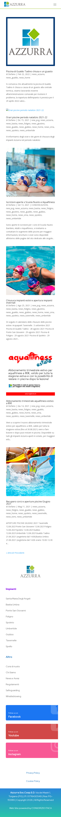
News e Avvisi (12, 678)
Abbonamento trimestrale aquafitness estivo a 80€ (30, 402)
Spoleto (10, 622)
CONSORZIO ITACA (41, 808)
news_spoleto (12, 130)
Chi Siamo (11, 672)
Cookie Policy (33, 781)
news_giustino (38, 123)
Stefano (11, 74)
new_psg (35, 120)
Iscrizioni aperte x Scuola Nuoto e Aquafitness (30, 202)
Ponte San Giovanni (16, 610)
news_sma (49, 127)
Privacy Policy (33, 772)
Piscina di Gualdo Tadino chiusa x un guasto (29, 71)
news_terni (11, 516)
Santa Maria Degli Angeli (18, 598)
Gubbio (10, 634)
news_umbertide (27, 130)
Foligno (9, 616)
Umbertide (11, 628)
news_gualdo (12, 77)
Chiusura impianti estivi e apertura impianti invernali (29, 301)
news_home (24, 77)
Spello (9, 646)
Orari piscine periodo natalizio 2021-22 (26, 117)
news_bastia (11, 123)
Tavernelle (11, 640)
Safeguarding (13, 690)
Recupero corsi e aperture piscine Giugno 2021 (28, 502)
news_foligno (24, 123)
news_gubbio (25, 127)
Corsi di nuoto (13, 666)
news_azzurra (38, 74)
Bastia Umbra (12, 604)
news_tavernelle (27, 315)
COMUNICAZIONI (39, 205)
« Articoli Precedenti (15, 552)
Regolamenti (12, 684)
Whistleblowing (13, 696)
